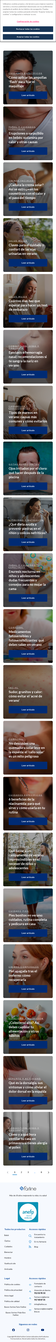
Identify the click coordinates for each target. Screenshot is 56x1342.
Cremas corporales (24, 967)
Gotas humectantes (24, 464)
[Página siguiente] (48, 1172)
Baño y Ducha (19, 847)
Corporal (16, 627)
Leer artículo (28, 95)
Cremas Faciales (21, 181)
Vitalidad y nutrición (26, 520)
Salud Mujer (18, 241)
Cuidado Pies (19, 911)
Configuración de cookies (28, 21)
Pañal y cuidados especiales (22, 128)
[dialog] (28, 21)
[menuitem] (6, 1235)
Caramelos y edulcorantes (19, 407)
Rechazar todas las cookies (28, 29)
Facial (13, 688)
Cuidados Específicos (25, 73)
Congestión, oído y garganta (24, 347)
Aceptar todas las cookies (28, 37)
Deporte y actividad (25, 1079)
